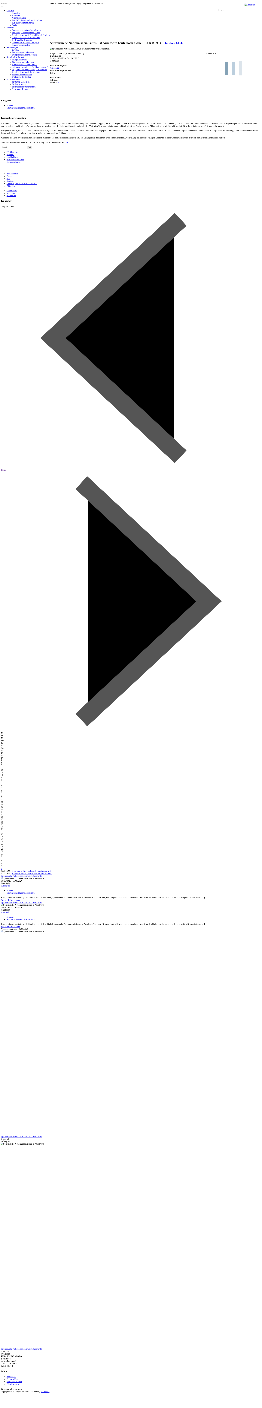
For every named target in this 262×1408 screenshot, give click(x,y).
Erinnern (10, 28)
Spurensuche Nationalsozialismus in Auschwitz (32, 871)
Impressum (11, 193)
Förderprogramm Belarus (23, 52)
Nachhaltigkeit (13, 47)
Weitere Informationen (10, 900)
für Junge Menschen (20, 82)
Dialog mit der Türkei (21, 77)
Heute (3, 470)
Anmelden (11, 1376)
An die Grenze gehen (21, 45)
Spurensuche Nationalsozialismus (26, 30)
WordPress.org (13, 1384)
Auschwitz (54, 68)
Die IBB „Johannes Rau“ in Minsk (27, 20)
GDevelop (45, 1391)
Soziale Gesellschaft (15, 57)
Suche (14, 25)
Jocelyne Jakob (174, 43)
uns (66, 142)
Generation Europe (20, 89)
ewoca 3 (15, 50)
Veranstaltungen (19, 18)
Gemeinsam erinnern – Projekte (25, 42)
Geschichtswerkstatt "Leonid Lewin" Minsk (31, 35)
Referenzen (11, 195)
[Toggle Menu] (2, 6)
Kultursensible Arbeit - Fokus (24, 64)
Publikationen (12, 174)
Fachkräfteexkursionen (22, 74)
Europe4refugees (19, 60)
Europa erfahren (13, 79)
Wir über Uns (12, 152)
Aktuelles (16, 13)
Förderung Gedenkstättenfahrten (26, 32)
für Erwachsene (19, 84)
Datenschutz (12, 190)
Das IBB (10, 10)
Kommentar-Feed (14, 1381)
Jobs (8, 178)
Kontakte (10, 181)
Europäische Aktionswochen (24, 55)
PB (59, 82)
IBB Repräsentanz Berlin (23, 23)
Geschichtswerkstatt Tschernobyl (26, 37)
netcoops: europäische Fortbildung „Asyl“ (30, 67)
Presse (9, 176)
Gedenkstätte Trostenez (22, 40)
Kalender (16, 15)
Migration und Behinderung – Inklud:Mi (29, 69)
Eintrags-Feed (13, 1379)
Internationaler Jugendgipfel (24, 87)
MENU (4, 3)
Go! (29, 147)
